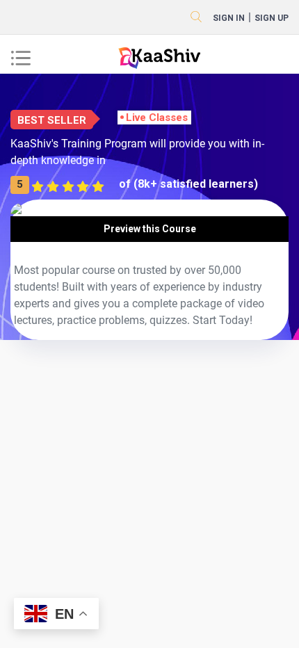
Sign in (229, 18)
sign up (271, 18)
